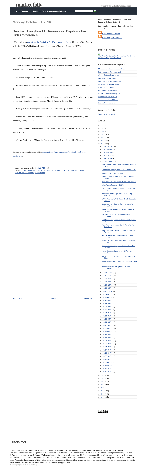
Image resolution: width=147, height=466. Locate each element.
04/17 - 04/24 (108, 350)
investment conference (24, 173)
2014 (103, 378)
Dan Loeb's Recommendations (109, 81)
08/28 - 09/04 (108, 297)
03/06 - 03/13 (108, 362)
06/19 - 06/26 (108, 322)
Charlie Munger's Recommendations (111, 69)
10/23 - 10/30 (108, 273)
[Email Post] (47, 168)
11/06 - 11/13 (107, 158)
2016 (103, 144)
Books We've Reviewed (106, 103)
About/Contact (22, 11)
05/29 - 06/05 (108, 331)
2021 (103, 128)
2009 (103, 394)
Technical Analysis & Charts (108, 100)
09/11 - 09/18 (108, 291)
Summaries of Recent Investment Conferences (119, 182)
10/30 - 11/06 (108, 162)
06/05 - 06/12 (108, 328)
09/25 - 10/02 (108, 285)
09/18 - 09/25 (108, 288)
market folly (29, 4)
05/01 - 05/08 (108, 344)
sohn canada (40, 173)
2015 (103, 375)
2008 (103, 397)
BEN (24, 170)
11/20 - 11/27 (107, 152)
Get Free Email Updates (111, 34)
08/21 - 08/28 (108, 300)
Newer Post (17, 298)
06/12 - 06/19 (108, 325)
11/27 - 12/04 (108, 149)
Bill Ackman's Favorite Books (108, 84)
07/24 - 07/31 (108, 313)
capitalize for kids (34, 170)
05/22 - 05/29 (108, 334)
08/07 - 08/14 (108, 307)
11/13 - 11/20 (107, 155)
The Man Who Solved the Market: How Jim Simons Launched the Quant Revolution (116, 57)
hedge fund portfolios (60, 170)
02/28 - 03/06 (108, 365)
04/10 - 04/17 (108, 353)
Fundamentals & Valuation (107, 97)
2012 (103, 385)
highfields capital (77, 170)
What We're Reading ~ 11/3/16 (113, 185)
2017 (103, 141)
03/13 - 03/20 (108, 359)
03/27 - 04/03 (108, 356)
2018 (103, 138)
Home (53, 298)
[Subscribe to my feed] (100, 38)
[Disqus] (53, 206)
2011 (103, 388)
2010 (103, 391)
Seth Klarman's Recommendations (110, 72)
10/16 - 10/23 (108, 276)
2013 (103, 381)
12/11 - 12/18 (108, 146)
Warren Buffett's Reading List (108, 75)
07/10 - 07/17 (108, 316)
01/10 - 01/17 (108, 372)
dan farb (46, 170)
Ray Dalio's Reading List (107, 78)
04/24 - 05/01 (108, 347)
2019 (103, 134)
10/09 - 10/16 (108, 279)
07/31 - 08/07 (108, 310)
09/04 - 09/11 (108, 294)
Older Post (88, 298)
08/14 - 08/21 (108, 303)
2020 (103, 131)
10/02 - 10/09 (108, 282)
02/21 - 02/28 (108, 368)
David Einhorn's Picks (106, 87)
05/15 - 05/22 (108, 337)
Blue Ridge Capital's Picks (107, 90)
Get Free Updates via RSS (112, 38)
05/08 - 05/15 (108, 341)
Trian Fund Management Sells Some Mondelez (119, 170)
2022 (103, 125)
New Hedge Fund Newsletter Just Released (49, 11)
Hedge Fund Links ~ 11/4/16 (112, 173)
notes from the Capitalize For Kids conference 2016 (49, 42)
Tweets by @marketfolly (107, 114)
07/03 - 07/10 (108, 319)
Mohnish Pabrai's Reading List (109, 94)
